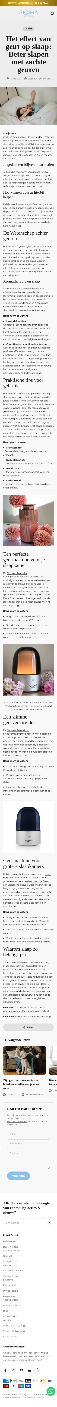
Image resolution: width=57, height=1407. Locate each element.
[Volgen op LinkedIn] (29, 1370)
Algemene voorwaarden (10, 1298)
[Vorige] (3, 3)
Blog (6, 1310)
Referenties (9, 1241)
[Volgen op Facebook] (5, 1370)
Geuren (28, 28)
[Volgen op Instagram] (13, 1370)
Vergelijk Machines (13, 1270)
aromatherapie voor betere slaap (33, 1016)
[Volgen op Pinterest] (21, 1370)
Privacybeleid (10, 1290)
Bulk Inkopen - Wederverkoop (11, 1248)
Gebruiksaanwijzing (14, 1325)
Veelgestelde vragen (10, 1263)
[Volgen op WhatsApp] (37, 1370)
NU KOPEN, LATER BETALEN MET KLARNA (29, 3)
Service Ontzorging (14, 1331)
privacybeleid (20, 1118)
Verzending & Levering (10, 1278)
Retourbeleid (10, 1285)
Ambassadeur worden (10, 1318)
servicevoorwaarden (17, 1121)
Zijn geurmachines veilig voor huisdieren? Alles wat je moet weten (21, 1084)
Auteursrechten (11, 1305)
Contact (7, 1256)
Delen (30, 1027)
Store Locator (10, 1336)
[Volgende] (53, 3)
